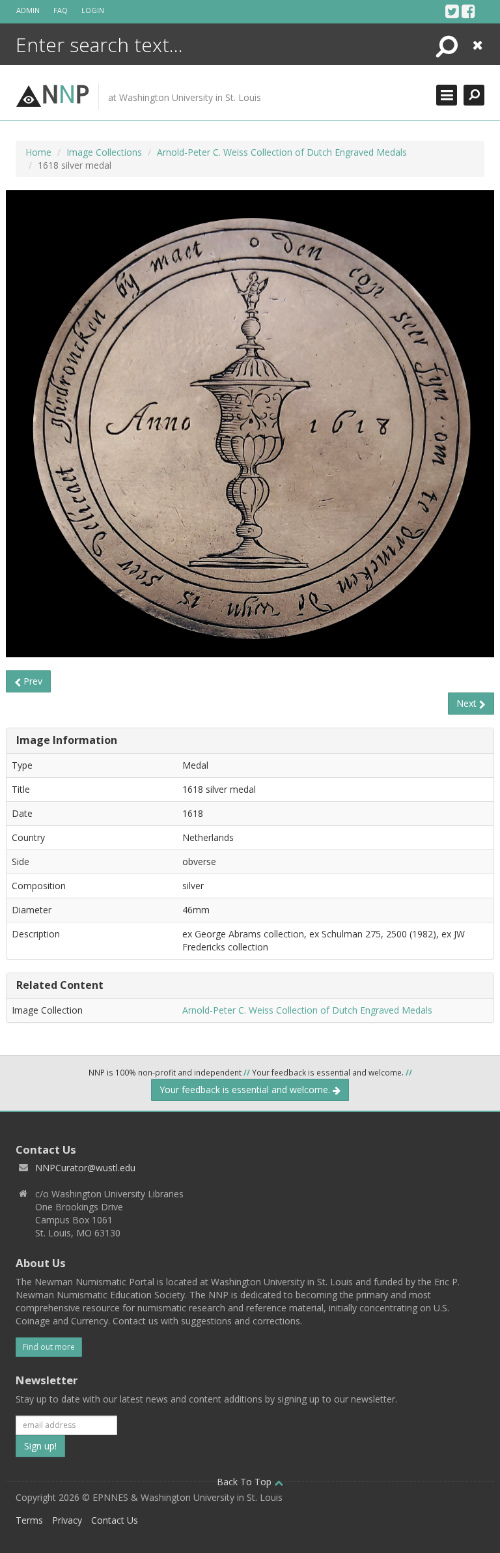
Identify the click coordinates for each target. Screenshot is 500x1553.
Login (92, 10)
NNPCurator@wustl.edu (85, 1167)
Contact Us (114, 1520)
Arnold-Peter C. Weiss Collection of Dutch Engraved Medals (282, 152)
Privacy (67, 1520)
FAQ (60, 10)
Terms (29, 1520)
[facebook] (468, 11)
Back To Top (245, 1481)
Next (467, 703)
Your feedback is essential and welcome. (246, 1089)
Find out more (49, 1346)
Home (38, 152)
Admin (28, 10)
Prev (31, 681)
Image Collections (104, 152)
